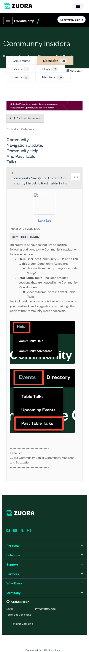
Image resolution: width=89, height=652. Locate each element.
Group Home (26, 56)
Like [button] (75, 177)
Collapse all (28, 129)
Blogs (49, 68)
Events (20, 77)
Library (20, 68)
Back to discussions (28, 118)
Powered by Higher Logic (44, 650)
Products (8, 56)
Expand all (12, 129)
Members (52, 77)
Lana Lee (44, 220)
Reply (14, 236)
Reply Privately (30, 236)
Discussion (44, 56)
